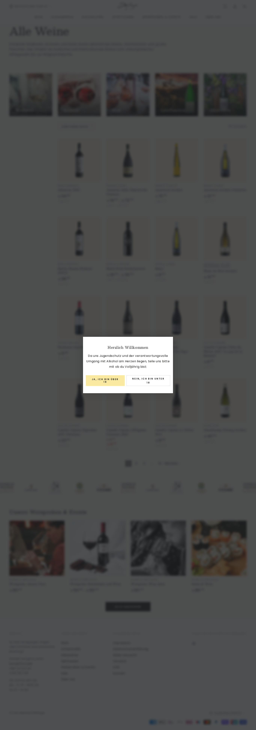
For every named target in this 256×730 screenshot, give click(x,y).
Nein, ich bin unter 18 (148, 380)
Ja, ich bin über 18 (105, 380)
